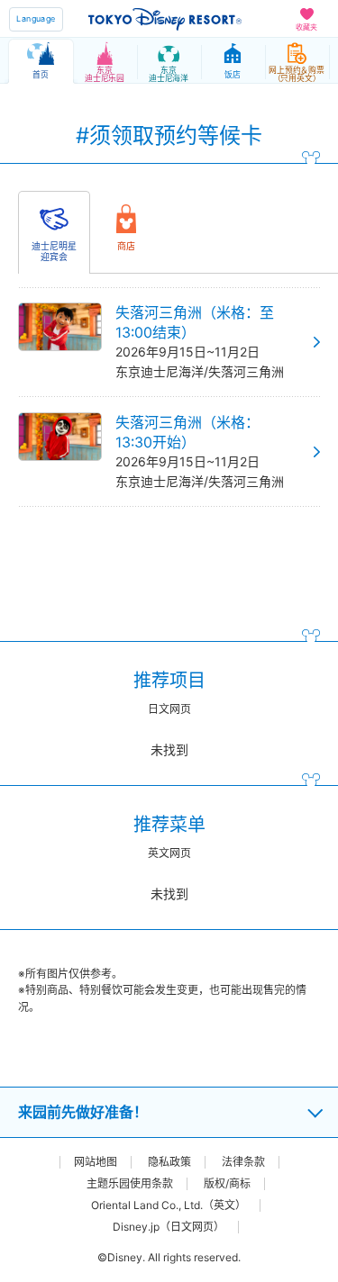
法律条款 (243, 1162)
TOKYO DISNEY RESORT (165, 19)
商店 (126, 245)
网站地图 (95, 1162)
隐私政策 (169, 1162)
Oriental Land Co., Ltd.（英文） (168, 1205)
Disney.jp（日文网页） (168, 1227)
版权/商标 (227, 1184)
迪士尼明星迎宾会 (54, 251)
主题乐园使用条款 (130, 1184)
